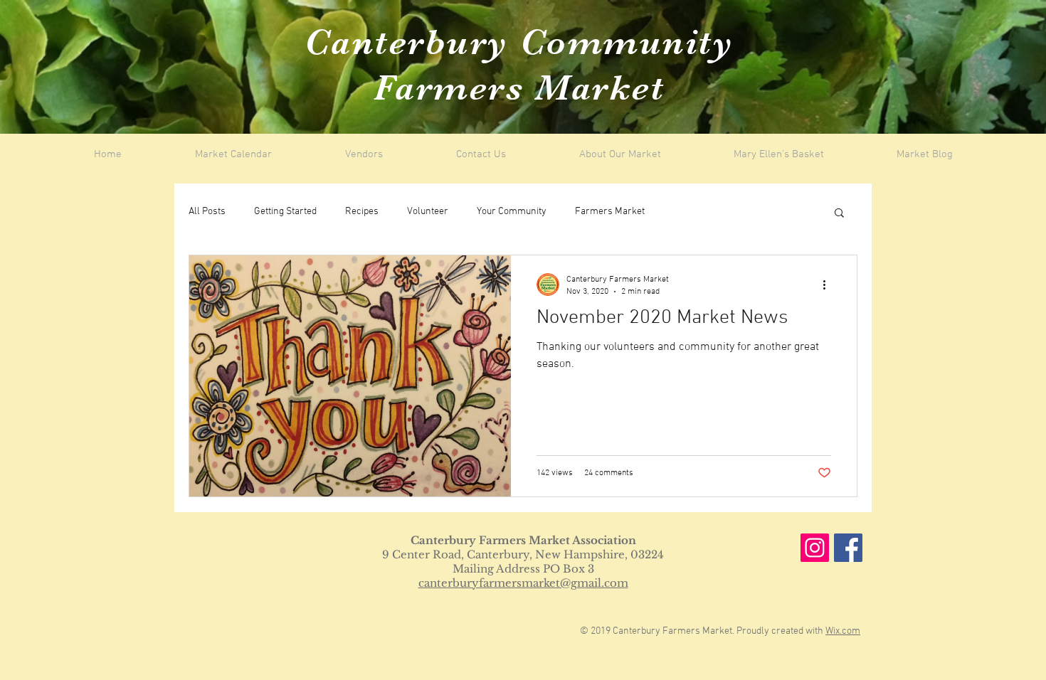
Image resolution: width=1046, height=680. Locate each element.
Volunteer (427, 212)
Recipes (362, 212)
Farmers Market (610, 212)
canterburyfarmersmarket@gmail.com (523, 583)
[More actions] (829, 284)
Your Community (511, 212)
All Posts (207, 212)
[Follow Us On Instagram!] (815, 547)
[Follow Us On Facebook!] (848, 547)
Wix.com (842, 631)
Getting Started (285, 212)
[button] (839, 213)
